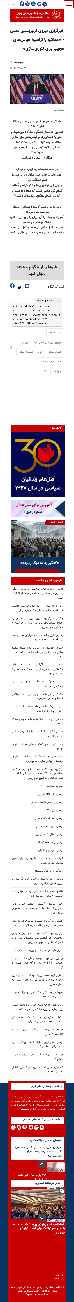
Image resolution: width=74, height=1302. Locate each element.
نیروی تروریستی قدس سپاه (47, 343)
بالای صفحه (57, 1275)
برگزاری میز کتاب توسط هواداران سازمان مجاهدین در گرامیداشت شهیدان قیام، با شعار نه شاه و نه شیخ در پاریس (37, 773)
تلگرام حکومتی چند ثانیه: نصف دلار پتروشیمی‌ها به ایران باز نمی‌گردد (37, 1019)
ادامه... (25, 1109)
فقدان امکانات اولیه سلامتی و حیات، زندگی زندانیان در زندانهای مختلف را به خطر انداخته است (37, 593)
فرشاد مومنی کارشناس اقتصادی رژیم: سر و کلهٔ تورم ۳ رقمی (37, 1032)
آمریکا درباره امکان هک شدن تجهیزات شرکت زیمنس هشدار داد (37, 994)
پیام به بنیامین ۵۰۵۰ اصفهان (47, 802)
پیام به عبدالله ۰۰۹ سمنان (48, 818)
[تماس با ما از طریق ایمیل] (36, 1127)
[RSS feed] (44, 4)
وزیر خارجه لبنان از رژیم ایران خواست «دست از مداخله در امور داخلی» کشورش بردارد (37, 608)
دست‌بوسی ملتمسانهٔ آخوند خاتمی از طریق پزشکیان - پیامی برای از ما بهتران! (37, 759)
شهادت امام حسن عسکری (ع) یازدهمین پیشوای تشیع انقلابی (37, 860)
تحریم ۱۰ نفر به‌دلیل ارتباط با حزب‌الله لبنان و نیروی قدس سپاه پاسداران (37, 881)
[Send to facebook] (12, 285)
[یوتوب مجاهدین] (33, 3)
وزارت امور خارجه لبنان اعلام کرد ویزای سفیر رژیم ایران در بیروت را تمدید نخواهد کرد (37, 1007)
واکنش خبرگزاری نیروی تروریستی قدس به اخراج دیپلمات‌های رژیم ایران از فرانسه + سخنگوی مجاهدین (37, 623)
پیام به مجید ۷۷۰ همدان (49, 826)
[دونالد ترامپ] (37, 88)
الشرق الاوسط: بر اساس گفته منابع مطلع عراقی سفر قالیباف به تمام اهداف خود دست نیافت (37, 652)
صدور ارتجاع (55, 333)
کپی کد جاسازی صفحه (48, 301)
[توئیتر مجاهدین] (27, 3)
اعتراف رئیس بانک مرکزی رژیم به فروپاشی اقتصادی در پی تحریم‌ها (37, 696)
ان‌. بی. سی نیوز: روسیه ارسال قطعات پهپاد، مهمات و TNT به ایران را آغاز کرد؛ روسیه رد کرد (37, 963)
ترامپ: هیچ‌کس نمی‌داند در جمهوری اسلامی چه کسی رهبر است (37, 684)
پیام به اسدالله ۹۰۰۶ (52, 786)
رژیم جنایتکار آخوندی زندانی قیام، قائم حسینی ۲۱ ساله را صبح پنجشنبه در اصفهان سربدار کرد (37, 908)
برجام (25, 343)
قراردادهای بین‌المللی (50, 362)
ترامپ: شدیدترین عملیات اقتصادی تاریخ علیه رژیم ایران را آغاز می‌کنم (37, 1044)
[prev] (42, 1164)
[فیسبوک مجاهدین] (22, 3)
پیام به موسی (39, 1225)
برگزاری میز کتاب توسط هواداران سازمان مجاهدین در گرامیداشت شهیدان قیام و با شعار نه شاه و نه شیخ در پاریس (37, 938)
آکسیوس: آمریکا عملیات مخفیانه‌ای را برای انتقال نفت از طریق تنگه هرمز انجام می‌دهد (37, 923)
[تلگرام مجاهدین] (38, 3)
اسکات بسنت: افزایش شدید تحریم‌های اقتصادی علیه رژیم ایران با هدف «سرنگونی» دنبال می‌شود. (37, 669)
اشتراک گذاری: (54, 286)
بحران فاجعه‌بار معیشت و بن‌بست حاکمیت (39, 950)
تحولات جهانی (26, 352)
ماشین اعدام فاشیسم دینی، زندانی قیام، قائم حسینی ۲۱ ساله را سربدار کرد (37, 893)
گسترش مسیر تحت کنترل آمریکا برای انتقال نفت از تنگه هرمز (37, 1069)
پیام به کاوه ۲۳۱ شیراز (50, 794)
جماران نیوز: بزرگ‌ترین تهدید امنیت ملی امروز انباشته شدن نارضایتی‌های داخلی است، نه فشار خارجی (37, 980)
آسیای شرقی (54, 352)
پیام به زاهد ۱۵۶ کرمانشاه (49, 842)
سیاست (18, 62)
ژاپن (40, 352)
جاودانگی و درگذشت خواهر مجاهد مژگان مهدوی (37, 746)
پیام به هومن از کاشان (50, 850)
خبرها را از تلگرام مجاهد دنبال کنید (37, 270)
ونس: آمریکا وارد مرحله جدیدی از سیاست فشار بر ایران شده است (37, 709)
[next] (42, 1218)
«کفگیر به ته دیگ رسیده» (48, 871)
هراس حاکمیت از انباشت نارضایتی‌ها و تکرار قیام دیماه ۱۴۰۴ (37, 734)
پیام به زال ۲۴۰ (54, 810)
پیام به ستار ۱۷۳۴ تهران (49, 834)
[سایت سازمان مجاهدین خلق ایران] (37, 15)
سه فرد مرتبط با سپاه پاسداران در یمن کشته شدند (37, 721)
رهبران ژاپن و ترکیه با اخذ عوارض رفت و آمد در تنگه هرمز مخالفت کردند (37, 637)
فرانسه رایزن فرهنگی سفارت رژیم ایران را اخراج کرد (37, 1057)
